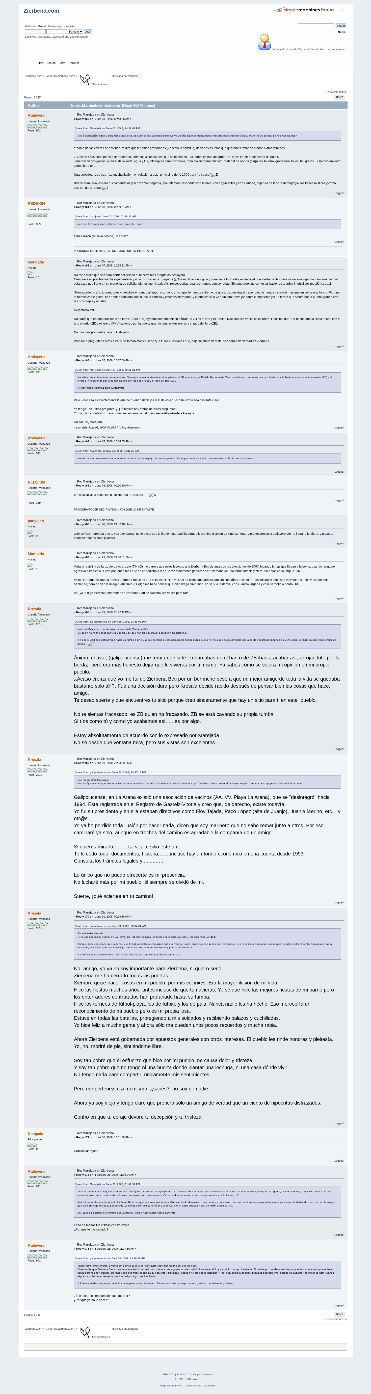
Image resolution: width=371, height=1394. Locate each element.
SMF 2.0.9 (168, 1374)
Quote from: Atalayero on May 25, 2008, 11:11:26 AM (107, 450)
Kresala (34, 609)
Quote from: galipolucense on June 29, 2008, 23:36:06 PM (110, 621)
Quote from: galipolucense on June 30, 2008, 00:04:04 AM (110, 926)
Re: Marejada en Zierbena (95, 114)
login (59, 26)
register (70, 26)
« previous (332, 91)
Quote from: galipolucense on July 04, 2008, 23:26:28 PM (110, 1258)
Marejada (36, 262)
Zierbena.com (41, 11)
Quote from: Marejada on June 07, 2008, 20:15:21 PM (107, 369)
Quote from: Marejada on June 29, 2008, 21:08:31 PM (107, 1184)
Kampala (35, 1134)
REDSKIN (36, 203)
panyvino (36, 521)
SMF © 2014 (184, 1374)
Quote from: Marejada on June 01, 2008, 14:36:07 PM (107, 128)
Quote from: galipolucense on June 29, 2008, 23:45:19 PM (110, 772)
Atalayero (36, 115)
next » (343, 91)
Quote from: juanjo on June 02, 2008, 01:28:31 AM (105, 216)
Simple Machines (203, 1374)
